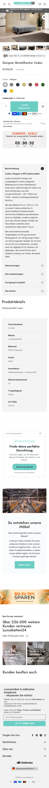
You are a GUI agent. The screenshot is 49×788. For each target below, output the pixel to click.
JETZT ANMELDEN (24, 723)
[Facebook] (32, 735)
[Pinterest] (36, 735)
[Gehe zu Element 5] (39, 48)
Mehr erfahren (7, 126)
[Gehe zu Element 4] (31, 48)
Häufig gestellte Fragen (12, 308)
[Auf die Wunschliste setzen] (42, 106)
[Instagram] (41, 735)
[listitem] (24, 692)
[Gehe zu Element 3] (23, 48)
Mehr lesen (24, 565)
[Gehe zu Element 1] (6, 48)
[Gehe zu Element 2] (14, 48)
